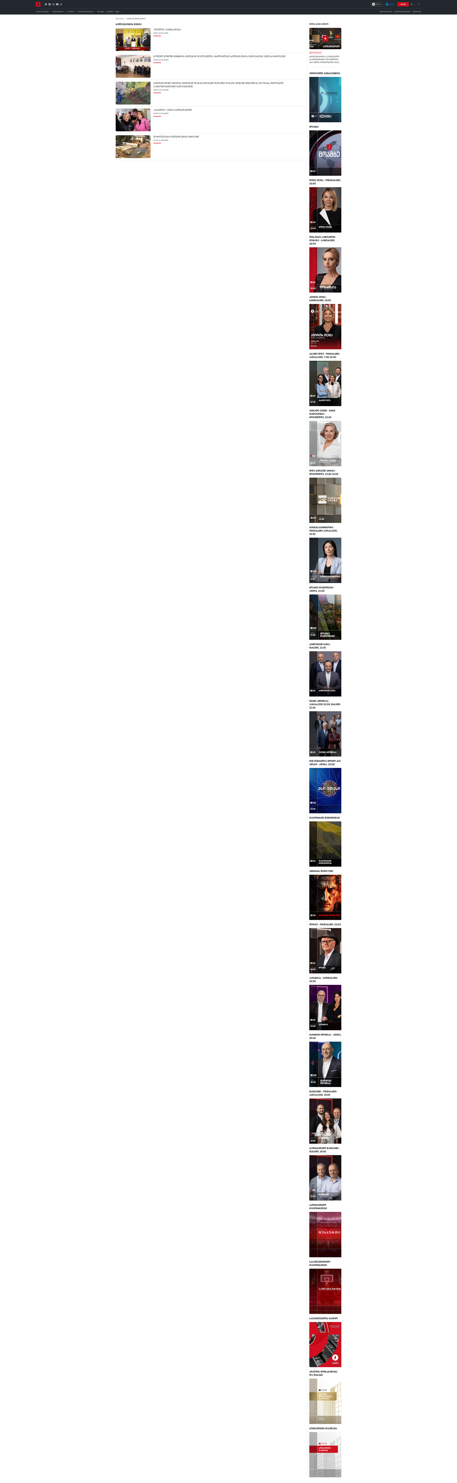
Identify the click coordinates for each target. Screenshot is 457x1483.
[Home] (38, 4)
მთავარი (120, 19)
